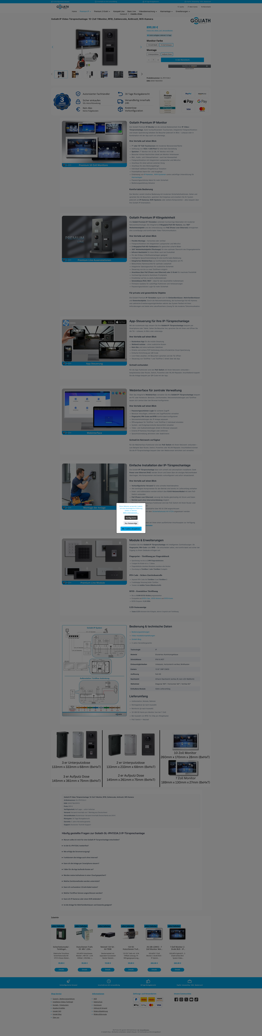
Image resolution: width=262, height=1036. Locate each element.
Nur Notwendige (131, 523)
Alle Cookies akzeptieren (131, 529)
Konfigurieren (131, 518)
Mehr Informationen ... (131, 513)
